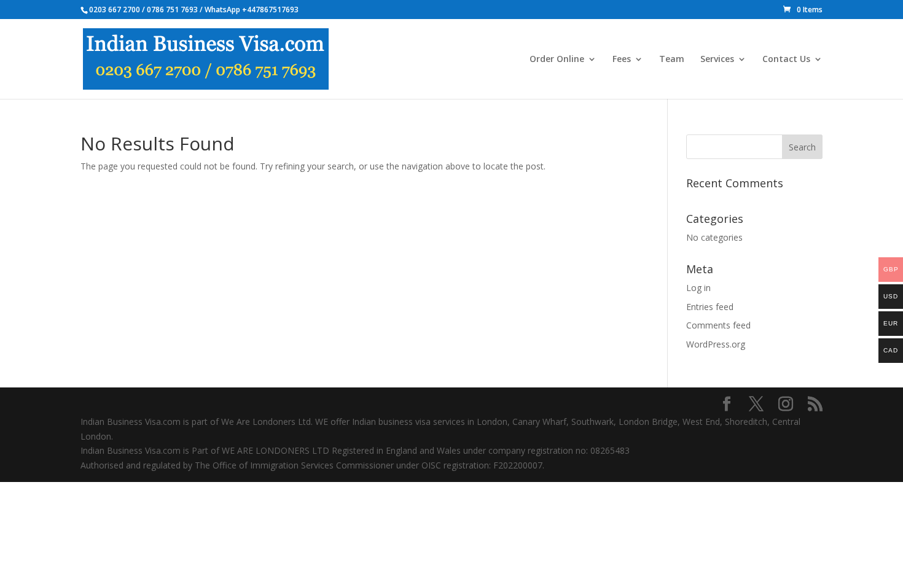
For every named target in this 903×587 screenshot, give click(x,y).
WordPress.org (715, 344)
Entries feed (709, 307)
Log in (698, 288)
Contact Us (786, 59)
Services (717, 59)
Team (671, 59)
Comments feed (718, 325)
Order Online (557, 59)
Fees (621, 59)
